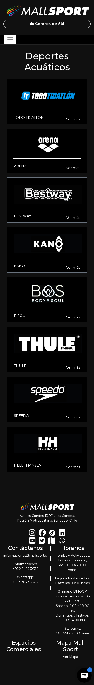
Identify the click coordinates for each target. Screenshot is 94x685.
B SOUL (21, 315)
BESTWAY (22, 216)
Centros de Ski (49, 24)
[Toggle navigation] (10, 39)
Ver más (73, 119)
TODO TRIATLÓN (29, 117)
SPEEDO (21, 415)
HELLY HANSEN (28, 465)
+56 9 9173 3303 (25, 582)
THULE (20, 366)
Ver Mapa (70, 657)
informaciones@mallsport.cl (25, 556)
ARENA (20, 166)
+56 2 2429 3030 (26, 569)
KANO (19, 266)
